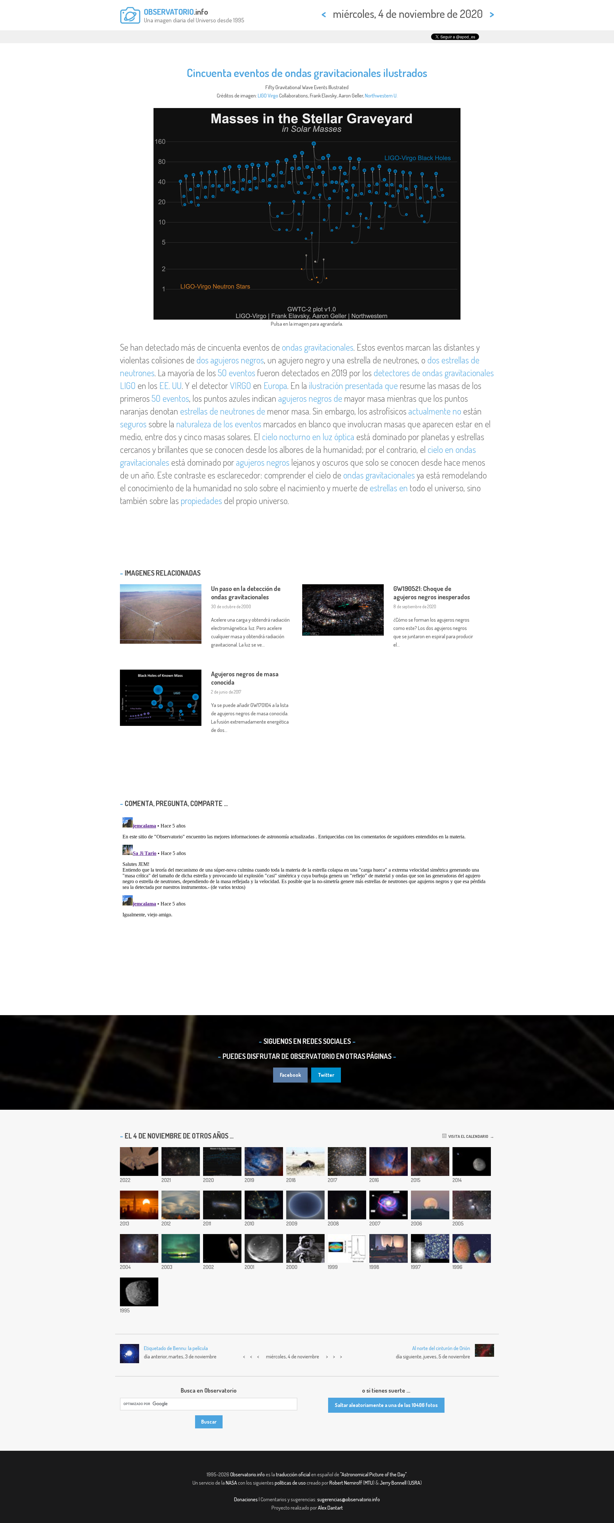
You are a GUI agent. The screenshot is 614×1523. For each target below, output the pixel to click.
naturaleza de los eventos (218, 424)
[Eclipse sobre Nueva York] (139, 1205)
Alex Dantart (330, 1507)
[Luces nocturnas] (264, 1205)
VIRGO (240, 385)
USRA (414, 1483)
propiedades (201, 500)
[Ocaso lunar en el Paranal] (430, 1205)
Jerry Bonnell (393, 1483)
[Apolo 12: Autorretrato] (305, 1248)
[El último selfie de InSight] (139, 1161)
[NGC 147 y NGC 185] (180, 1161)
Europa (275, 385)
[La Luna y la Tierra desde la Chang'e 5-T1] (472, 1161)
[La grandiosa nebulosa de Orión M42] (430, 1161)
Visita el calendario (467, 1136)
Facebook (290, 1075)
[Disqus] (307, 895)
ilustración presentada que (353, 385)
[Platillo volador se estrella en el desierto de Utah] (305, 1161)
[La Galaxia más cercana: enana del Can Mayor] (388, 1205)
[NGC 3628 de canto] (222, 1205)
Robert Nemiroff (345, 1483)
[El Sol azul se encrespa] (305, 1205)
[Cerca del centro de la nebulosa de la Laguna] (264, 1161)
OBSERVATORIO (169, 11)
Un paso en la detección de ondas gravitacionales (245, 592)
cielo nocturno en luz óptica (308, 436)
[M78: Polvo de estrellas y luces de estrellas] (472, 1205)
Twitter (326, 1075)
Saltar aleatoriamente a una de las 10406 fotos (386, 1405)
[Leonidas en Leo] (264, 1248)
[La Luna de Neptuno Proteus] (139, 1292)
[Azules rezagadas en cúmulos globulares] (430, 1248)
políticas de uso (290, 1483)
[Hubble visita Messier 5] (347, 1161)
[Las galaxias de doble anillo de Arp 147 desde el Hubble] (347, 1205)
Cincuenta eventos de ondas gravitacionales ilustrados (307, 73)
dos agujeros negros (230, 360)
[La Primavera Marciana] (472, 1248)
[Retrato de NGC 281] (388, 1161)
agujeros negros (262, 462)
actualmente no (434, 411)
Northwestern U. (381, 95)
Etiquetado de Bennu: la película (176, 1348)
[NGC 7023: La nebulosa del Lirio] (139, 1248)
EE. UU (170, 385)
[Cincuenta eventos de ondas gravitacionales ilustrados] (222, 1161)
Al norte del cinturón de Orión (441, 1348)
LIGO (262, 95)
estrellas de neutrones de (222, 411)
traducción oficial (293, 1474)
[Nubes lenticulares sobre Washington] (180, 1205)
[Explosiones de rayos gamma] (347, 1248)
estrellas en (389, 487)
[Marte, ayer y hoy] (180, 1248)
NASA (231, 1483)
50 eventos (236, 372)
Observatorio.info (247, 1474)
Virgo (273, 95)
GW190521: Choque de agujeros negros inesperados (431, 592)
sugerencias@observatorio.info (348, 1499)
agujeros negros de (310, 398)
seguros (133, 424)
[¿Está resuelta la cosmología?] (388, 1248)
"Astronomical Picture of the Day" (373, 1474)
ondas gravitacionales (317, 347)
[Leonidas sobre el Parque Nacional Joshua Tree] (222, 1248)
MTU (369, 1483)
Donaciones (246, 1499)
